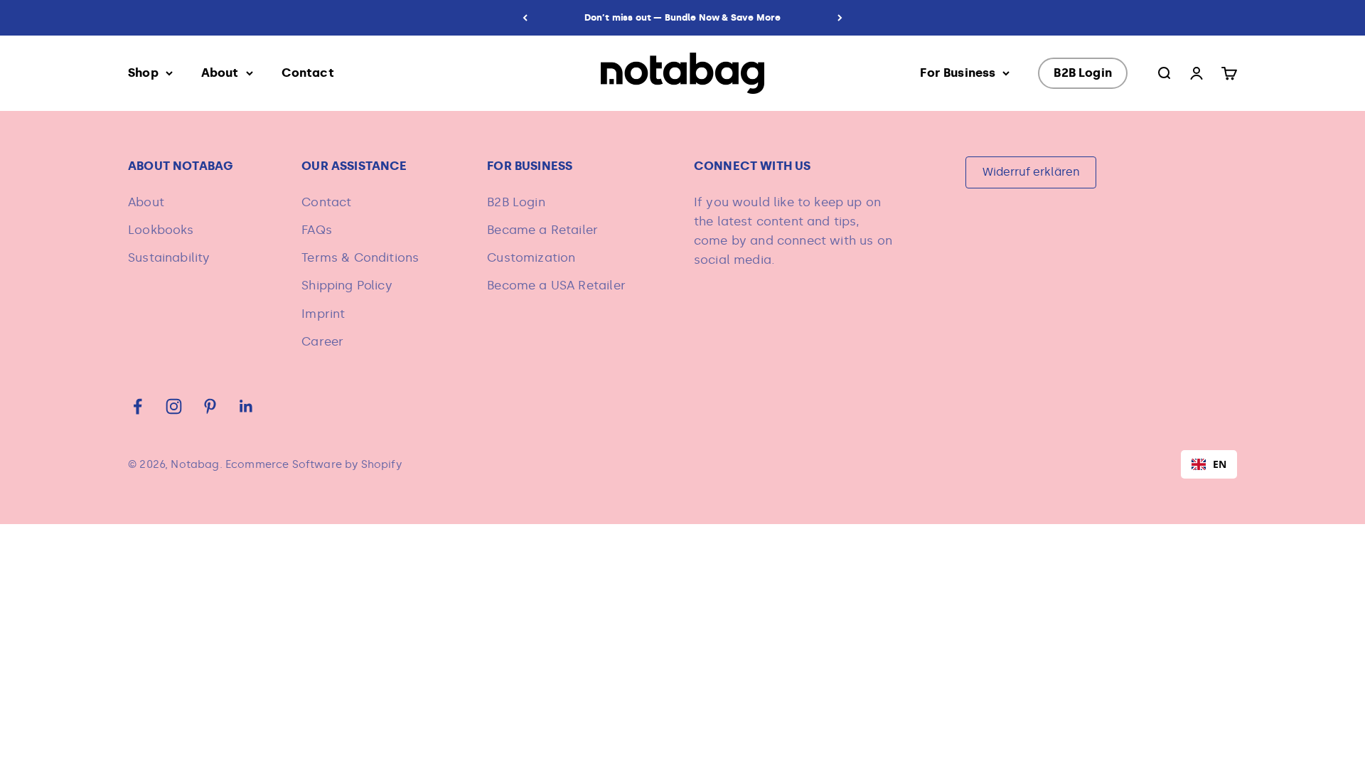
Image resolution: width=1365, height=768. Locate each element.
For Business (957, 72)
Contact (308, 72)
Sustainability (169, 257)
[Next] (839, 18)
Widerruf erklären (1031, 171)
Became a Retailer (542, 230)
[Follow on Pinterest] (210, 406)
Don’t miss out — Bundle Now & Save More (682, 17)
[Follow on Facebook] (137, 406)
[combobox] (1209, 464)
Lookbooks (161, 230)
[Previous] (525, 18)
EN (1219, 464)
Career (322, 341)
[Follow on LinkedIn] (246, 406)
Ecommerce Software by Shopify (313, 464)
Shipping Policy (346, 285)
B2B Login (1083, 72)
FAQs (316, 230)
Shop (143, 72)
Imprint (323, 313)
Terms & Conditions (360, 257)
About (220, 72)
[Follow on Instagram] (173, 406)
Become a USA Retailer (556, 285)
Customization (531, 257)
